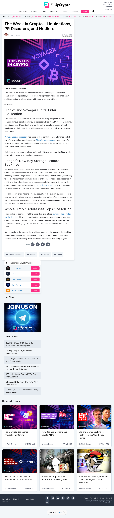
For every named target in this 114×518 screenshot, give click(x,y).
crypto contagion (15, 254)
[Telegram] (73, 498)
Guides (43, 11)
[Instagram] (53, 498)
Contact (109, 498)
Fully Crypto (11, 444)
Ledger (33, 254)
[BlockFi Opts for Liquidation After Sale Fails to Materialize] (19, 461)
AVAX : (86, 16)
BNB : (51, 16)
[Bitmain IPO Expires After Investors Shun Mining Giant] (57, 461)
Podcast (65, 11)
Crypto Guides (29, 499)
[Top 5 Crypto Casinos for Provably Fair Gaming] (19, 417)
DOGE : (68, 16)
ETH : (32, 16)
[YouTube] (68, 498)
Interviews (54, 11)
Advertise (108, 7)
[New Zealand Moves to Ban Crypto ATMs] (57, 417)
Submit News (107, 2)
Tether (46, 254)
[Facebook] (47, 498)
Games (85, 11)
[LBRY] (47, 502)
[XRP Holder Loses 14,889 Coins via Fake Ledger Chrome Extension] (94, 461)
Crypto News (6, 499)
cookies (59, 512)
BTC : (12, 16)
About (86, 498)
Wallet (59, 254)
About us (108, 9)
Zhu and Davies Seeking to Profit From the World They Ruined (91, 435)
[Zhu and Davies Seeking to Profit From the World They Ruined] (94, 417)
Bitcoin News (17, 499)
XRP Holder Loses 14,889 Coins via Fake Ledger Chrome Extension (93, 479)
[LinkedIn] (58, 498)
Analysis (34, 11)
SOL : (103, 16)
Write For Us (107, 4)
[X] (63, 498)
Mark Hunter (15, 35)
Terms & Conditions (97, 498)
